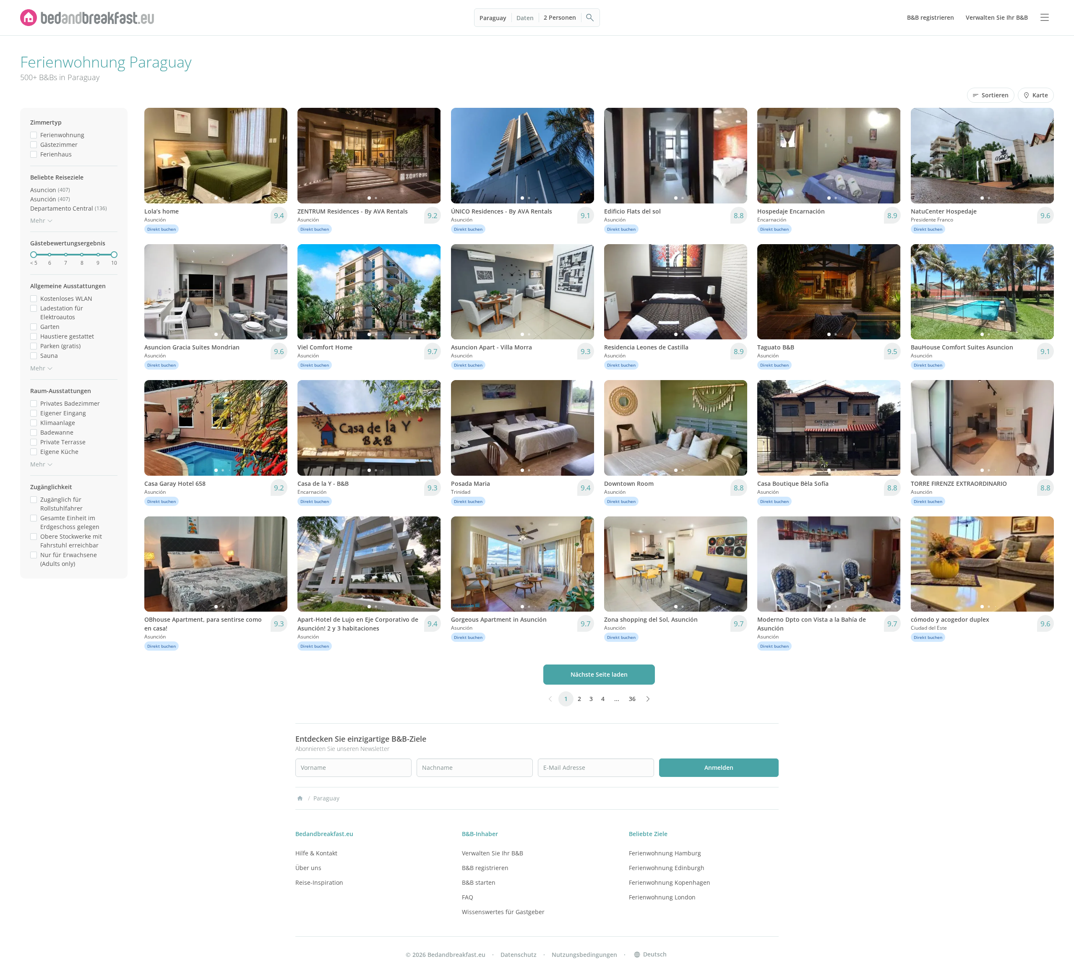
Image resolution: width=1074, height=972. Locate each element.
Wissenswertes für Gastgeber (503, 912)
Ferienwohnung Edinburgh (666, 868)
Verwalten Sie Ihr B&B (492, 853)
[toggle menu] (1044, 17)
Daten (525, 18)
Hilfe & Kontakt (316, 853)
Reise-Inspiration (319, 882)
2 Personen (560, 17)
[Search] (590, 17)
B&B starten (478, 882)
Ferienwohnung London (662, 897)
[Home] (300, 798)
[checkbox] (33, 134)
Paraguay (493, 18)
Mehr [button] (37, 220)
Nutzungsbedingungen (584, 955)
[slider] (33, 254)
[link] (87, 17)
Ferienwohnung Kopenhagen (669, 882)
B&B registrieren (485, 868)
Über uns (308, 868)
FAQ (467, 897)
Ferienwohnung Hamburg (665, 853)
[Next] (275, 155)
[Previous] (156, 155)
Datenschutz (519, 955)
